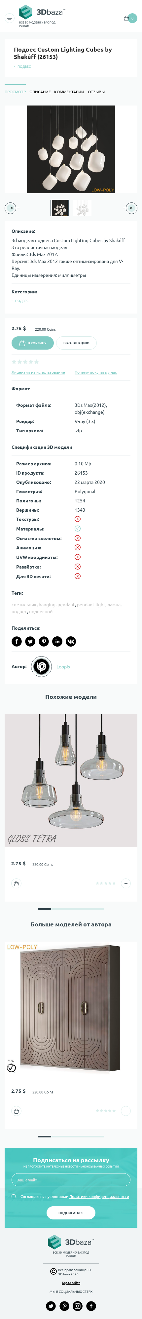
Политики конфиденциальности (99, 1196)
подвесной (41, 611)
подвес (19, 611)
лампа (114, 604)
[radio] (14, 361)
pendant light (91, 604)
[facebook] (17, 641)
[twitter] (30, 641)
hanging (47, 604)
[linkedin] (57, 641)
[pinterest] (44, 641)
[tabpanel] (71, 395)
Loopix (63, 666)
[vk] (71, 641)
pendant (66, 604)
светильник (24, 604)
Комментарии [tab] (69, 92)
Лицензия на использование (38, 372)
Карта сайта (71, 1283)
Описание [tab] (40, 92)
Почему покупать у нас (96, 372)
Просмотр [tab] (15, 92)
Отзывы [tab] (96, 92)
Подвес (24, 66)
